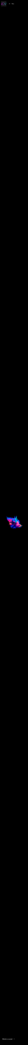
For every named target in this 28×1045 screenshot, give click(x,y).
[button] (8, 1039)
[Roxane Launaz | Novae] (3, 3)
